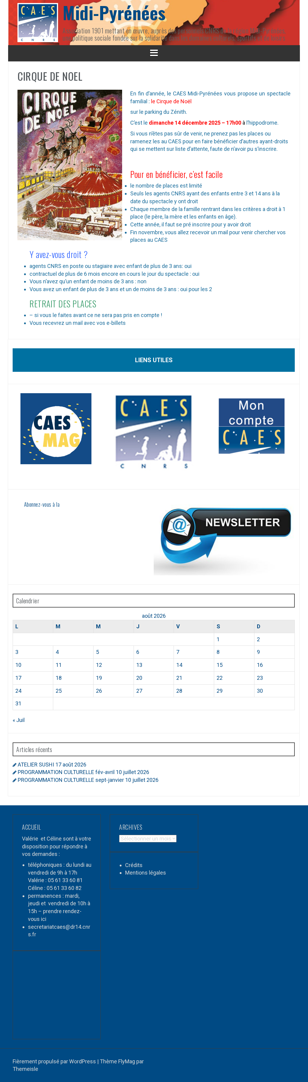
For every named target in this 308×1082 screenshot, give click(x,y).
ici (43, 919)
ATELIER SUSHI (36, 764)
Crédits (134, 865)
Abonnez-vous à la (42, 504)
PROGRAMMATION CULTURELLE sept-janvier (71, 780)
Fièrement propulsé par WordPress (55, 1061)
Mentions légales (145, 872)
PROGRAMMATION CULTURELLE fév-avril (66, 772)
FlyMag (126, 1061)
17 (18, 678)
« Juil (19, 720)
